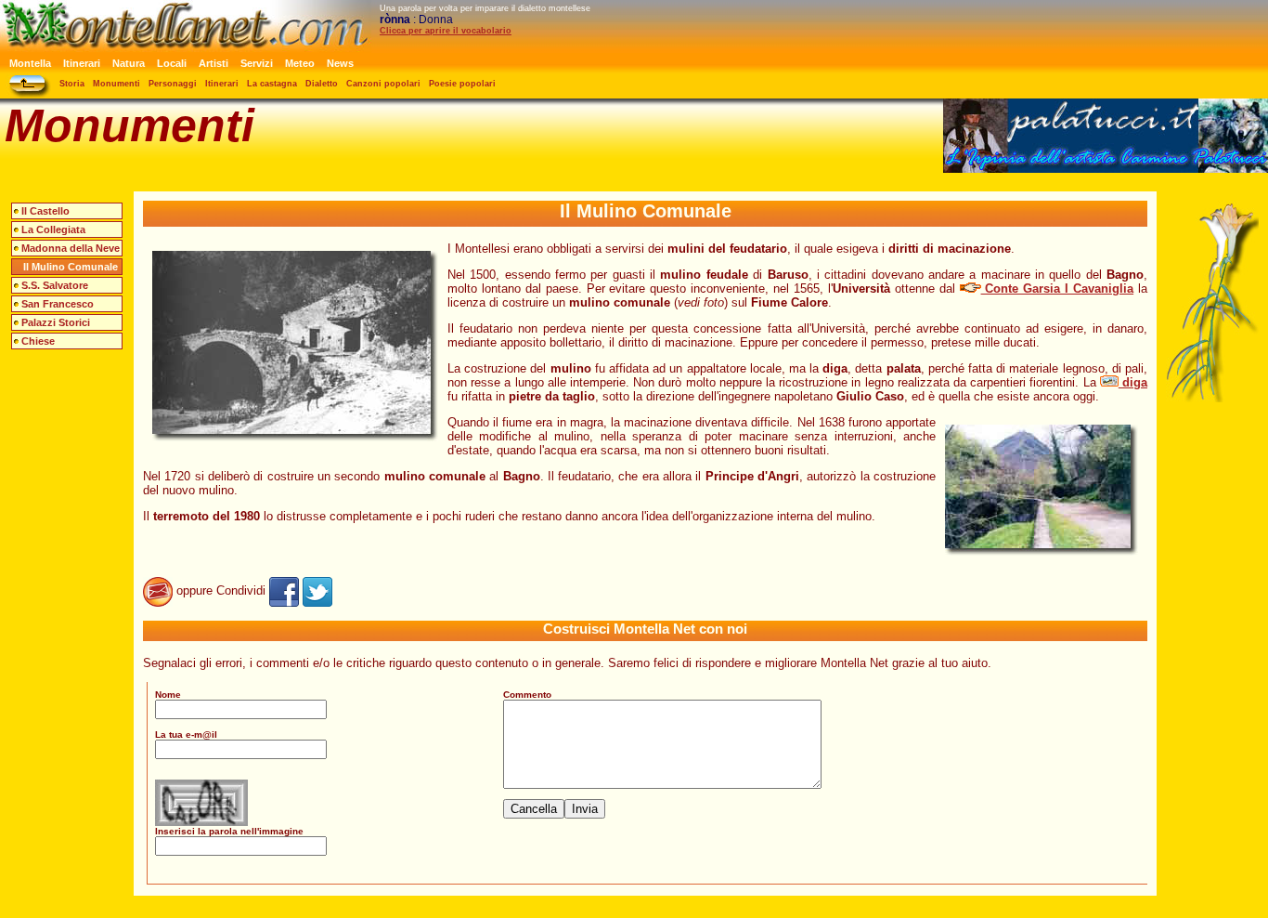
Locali (172, 63)
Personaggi (173, 83)
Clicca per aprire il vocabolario (445, 30)
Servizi (256, 63)
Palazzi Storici (55, 322)
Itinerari (81, 63)
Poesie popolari (462, 83)
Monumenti (116, 83)
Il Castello (45, 210)
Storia (71, 83)
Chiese (38, 341)
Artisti (213, 63)
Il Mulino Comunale (70, 266)
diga (1133, 382)
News (340, 63)
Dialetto (321, 83)
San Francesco (57, 303)
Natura (128, 63)
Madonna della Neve (70, 248)
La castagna (272, 83)
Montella (30, 63)
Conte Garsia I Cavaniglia (1057, 288)
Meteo (300, 63)
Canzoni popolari (383, 83)
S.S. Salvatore (54, 285)
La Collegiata (53, 229)
